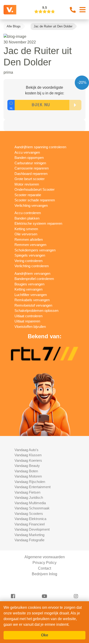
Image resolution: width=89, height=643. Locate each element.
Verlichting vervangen (31, 205)
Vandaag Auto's (26, 450)
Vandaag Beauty (27, 466)
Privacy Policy (44, 563)
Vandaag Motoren (28, 476)
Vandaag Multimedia (30, 503)
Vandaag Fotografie (29, 540)
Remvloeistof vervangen (33, 305)
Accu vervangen (27, 152)
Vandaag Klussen (28, 455)
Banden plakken (26, 218)
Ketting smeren (26, 229)
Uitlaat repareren (27, 321)
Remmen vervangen (30, 245)
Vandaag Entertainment (32, 487)
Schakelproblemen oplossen (36, 311)
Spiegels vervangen (29, 255)
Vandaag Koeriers (28, 460)
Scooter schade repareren (34, 200)
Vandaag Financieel (29, 524)
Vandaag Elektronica (30, 519)
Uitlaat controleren (28, 316)
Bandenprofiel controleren (34, 279)
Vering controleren (28, 261)
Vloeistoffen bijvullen (30, 327)
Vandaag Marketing (29, 535)
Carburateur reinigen (30, 163)
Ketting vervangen (28, 289)
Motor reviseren (26, 184)
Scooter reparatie (27, 195)
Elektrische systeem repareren (38, 223)
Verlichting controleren (31, 266)
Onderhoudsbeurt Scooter (34, 189)
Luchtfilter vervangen (30, 295)
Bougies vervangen (29, 284)
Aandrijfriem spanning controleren (40, 147)
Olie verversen (25, 234)
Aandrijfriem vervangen (32, 273)
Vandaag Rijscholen (29, 482)
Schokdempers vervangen (35, 250)
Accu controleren (27, 213)
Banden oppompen (29, 158)
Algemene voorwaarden (44, 557)
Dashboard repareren (30, 174)
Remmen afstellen (28, 239)
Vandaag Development (32, 529)
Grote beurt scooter (29, 179)
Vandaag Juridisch (28, 497)
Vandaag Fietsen (27, 492)
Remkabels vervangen (32, 300)
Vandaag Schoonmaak (32, 508)
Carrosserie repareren (31, 168)
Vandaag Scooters (28, 514)
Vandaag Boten (26, 471)
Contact (44, 568)
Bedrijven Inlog (44, 574)
